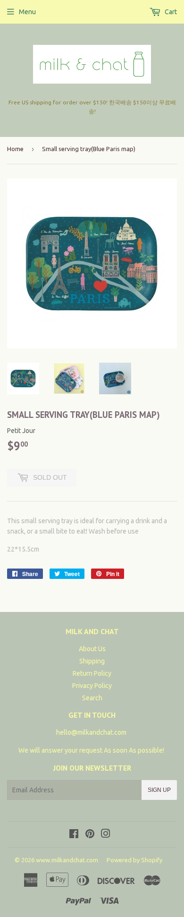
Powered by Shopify (134, 860)
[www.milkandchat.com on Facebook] (74, 835)
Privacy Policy (92, 685)
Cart (170, 12)
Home (15, 148)
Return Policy (92, 673)
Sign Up (159, 790)
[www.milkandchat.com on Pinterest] (90, 835)
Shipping (92, 661)
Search (92, 698)
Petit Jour (21, 430)
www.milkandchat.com (67, 860)
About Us (92, 649)
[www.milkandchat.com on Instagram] (105, 835)
